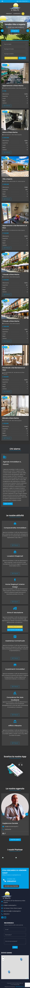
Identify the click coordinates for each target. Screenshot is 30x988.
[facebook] (3, 833)
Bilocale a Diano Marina (10, 418)
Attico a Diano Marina (9, 132)
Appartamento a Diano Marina (12, 85)
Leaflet (27, 978)
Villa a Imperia (7, 179)
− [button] (3, 959)
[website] (5, 833)
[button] (2, 30)
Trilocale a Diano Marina (10, 274)
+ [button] (3, 957)
